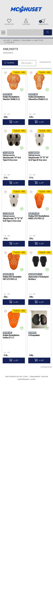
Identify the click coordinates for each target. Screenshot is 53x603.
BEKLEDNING (26, 40)
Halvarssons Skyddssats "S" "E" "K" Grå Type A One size (13, 218)
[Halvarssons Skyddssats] (14, 139)
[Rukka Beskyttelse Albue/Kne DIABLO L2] (39, 81)
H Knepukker (34, 335)
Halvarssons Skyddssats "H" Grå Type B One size (12, 157)
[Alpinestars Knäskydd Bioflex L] (39, 261)
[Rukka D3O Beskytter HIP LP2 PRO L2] (14, 261)
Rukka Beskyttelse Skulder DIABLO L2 (11, 98)
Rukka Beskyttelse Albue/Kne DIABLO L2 (38, 98)
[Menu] (3, 32)
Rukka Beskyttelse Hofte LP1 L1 (11, 336)
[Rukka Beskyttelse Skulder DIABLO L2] (14, 81)
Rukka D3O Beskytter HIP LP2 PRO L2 (12, 278)
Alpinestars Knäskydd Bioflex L (38, 278)
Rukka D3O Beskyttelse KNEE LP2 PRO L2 (38, 217)
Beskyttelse (38, 40)
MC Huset (7, 40)
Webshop (16, 40)
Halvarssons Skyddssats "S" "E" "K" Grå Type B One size (38, 157)
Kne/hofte (10, 42)
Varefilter (10, 63)
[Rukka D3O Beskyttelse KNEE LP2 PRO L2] (39, 200)
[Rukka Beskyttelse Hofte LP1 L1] (14, 319)
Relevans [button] (26, 63)
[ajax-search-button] (48, 32)
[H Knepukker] (39, 319)
